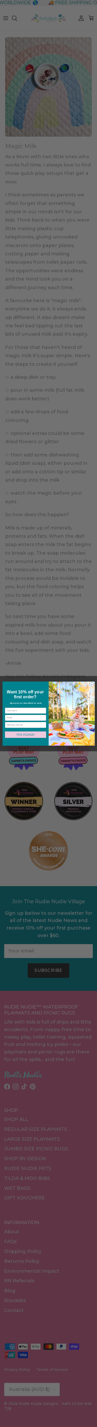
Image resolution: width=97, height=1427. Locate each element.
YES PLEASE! (25, 734)
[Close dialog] (91, 684)
